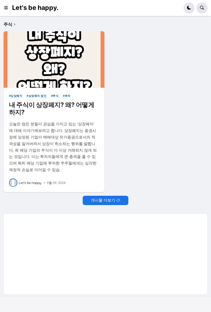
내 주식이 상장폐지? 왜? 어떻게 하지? (51, 108)
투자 (68, 95)
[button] (8, 7)
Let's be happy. (35, 8)
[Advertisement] (105, 252)
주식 (56, 95)
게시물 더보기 (103, 200)
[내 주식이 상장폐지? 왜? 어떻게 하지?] (54, 59)
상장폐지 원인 (37, 95)
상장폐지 (16, 95)
